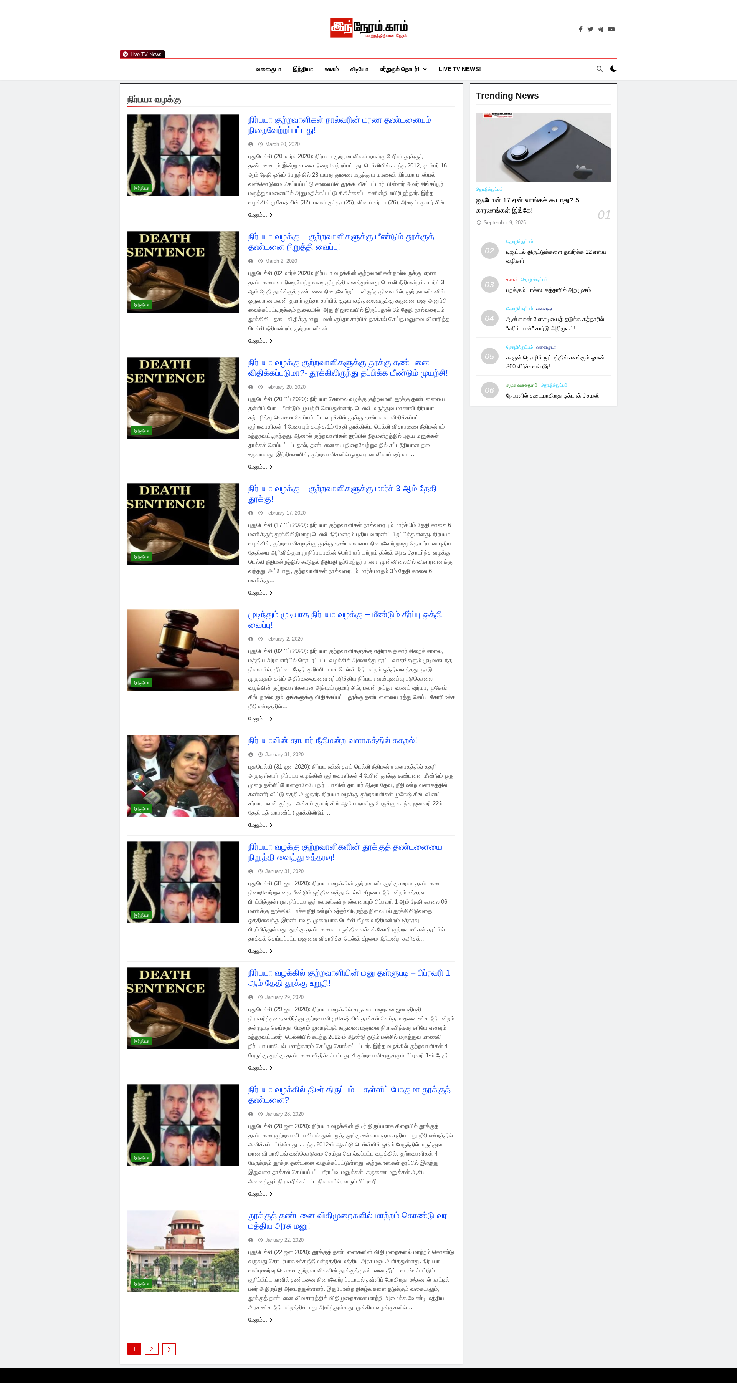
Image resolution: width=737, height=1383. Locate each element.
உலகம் (332, 69)
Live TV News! (460, 69)
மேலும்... (257, 215)
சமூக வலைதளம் (522, 385)
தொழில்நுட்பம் (489, 189)
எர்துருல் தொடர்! (400, 69)
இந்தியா (303, 69)
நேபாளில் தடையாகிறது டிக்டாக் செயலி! (553, 395)
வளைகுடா (268, 69)
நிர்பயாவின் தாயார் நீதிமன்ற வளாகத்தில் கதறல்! (332, 740)
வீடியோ (359, 69)
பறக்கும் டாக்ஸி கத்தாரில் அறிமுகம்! (549, 290)
